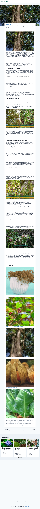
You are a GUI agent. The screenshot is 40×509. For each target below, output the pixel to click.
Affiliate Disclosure (10, 501)
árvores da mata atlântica (12, 420)
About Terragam (24, 501)
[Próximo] (37, 448)
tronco (33, 425)
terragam (8, 29)
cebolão (27, 420)
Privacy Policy (15, 501)
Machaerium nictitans (9, 423)
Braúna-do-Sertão (19, 420)
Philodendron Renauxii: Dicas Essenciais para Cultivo (14, 418)
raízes (33, 423)
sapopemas (13, 425)
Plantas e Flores (8, 24)
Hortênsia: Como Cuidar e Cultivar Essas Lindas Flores (6, 449)
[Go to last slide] (2, 448)
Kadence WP (27, 506)
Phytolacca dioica (28, 423)
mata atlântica (15, 423)
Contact (19, 501)
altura (7, 420)
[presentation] (7, 443)
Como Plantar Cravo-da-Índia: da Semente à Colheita (14, 326)
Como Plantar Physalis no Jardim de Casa (12, 387)
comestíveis (30, 420)
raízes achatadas (8, 425)
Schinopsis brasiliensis (19, 425)
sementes (24, 425)
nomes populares (20, 423)
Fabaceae (14, 219)
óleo (24, 423)
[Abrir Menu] (38, 1)
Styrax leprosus (29, 425)
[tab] (18, 457)
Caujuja (24, 420)
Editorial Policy (3, 501)
